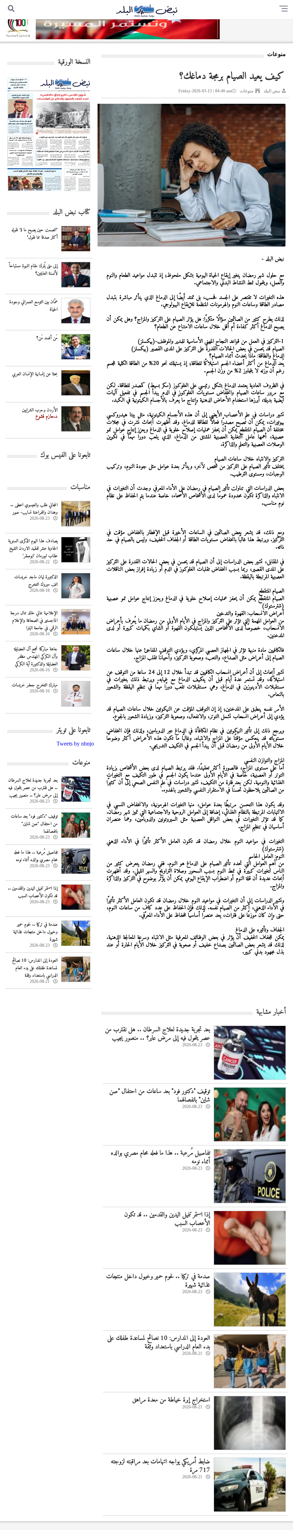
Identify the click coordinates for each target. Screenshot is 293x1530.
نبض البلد (272, 90)
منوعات (246, 90)
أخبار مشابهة (271, 1012)
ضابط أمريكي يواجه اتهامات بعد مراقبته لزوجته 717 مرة (160, 1465)
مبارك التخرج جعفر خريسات (35, 685)
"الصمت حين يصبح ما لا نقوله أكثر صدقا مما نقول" (34, 234)
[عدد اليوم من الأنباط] (49, 193)
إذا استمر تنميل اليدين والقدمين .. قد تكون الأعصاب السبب (167, 1219)
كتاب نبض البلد (71, 212)
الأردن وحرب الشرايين (40, 410)
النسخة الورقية (74, 62)
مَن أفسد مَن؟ (47, 338)
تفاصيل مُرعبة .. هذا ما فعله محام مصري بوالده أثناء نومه (160, 1157)
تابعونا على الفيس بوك (65, 455)
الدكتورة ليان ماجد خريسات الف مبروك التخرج (36, 581)
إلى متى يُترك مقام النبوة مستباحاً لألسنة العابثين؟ (33, 270)
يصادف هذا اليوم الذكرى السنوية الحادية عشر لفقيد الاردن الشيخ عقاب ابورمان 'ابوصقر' (33, 548)
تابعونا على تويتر (73, 730)
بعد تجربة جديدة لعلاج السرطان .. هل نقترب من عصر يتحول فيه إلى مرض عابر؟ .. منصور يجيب (157, 1033)
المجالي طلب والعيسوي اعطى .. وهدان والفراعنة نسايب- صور (34, 509)
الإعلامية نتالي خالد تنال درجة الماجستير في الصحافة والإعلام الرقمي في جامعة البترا (34, 620)
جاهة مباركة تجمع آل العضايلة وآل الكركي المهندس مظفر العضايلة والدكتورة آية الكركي (36, 656)
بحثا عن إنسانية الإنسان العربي (35, 374)
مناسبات (80, 487)
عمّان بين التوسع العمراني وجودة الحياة (33, 306)
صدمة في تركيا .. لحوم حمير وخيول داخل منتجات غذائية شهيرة (158, 1280)
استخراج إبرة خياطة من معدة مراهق (171, 1400)
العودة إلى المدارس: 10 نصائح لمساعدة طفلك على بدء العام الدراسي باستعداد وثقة (158, 1342)
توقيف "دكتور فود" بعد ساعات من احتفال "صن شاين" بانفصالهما (159, 1095)
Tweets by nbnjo (75, 744)
